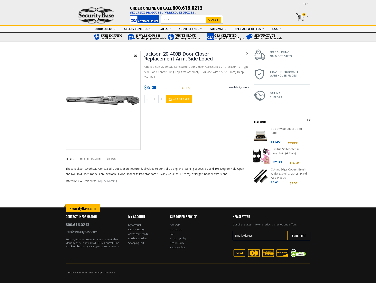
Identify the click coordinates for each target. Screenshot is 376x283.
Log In (305, 3)
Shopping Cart (136, 243)
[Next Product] (247, 53)
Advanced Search (138, 234)
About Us (175, 225)
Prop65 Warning (107, 181)
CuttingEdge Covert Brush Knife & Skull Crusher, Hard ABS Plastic (289, 173)
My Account (134, 225)
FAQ (172, 234)
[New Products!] (264, 37)
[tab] (73, 159)
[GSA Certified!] (225, 37)
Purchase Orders (137, 238)
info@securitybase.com (82, 232)
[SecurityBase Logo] (96, 15)
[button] (135, 59)
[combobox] (191, 19)
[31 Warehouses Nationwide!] (146, 37)
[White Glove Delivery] (186, 37)
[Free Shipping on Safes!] (109, 37)
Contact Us (176, 229)
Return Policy (177, 243)
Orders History (136, 229)
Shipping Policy (178, 238)
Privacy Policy (177, 247)
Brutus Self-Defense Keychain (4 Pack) (286, 151)
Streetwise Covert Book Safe (287, 131)
